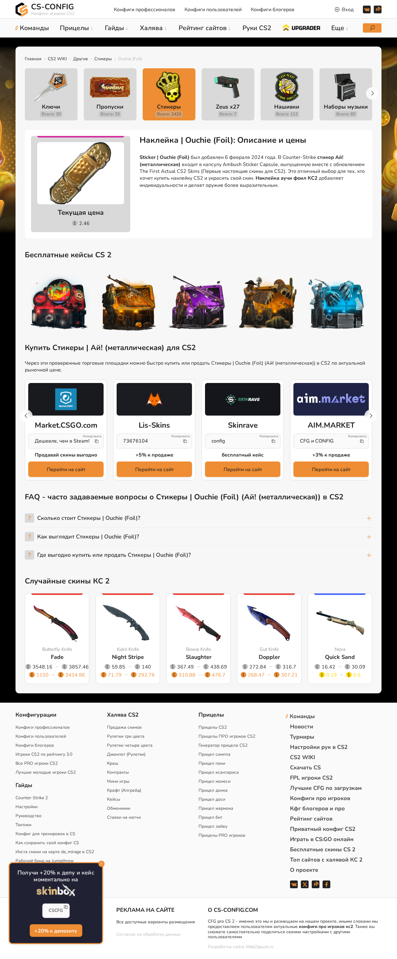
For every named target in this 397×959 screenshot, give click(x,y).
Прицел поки (211, 763)
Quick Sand (340, 657)
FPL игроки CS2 (311, 777)
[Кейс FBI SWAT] (129, 303)
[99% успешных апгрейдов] (301, 27)
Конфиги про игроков (320, 798)
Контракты (118, 772)
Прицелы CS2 (212, 727)
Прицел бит (210, 817)
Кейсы (113, 799)
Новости (301, 726)
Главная (33, 59)
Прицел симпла (214, 754)
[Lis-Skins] (154, 399)
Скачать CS (305, 767)
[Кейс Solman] (198, 303)
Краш (112, 763)
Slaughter (199, 657)
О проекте (304, 870)
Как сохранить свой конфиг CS (47, 843)
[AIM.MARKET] (331, 399)
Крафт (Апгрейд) (124, 790)
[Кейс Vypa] (268, 303)
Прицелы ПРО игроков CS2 (226, 736)
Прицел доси (211, 799)
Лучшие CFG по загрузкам (326, 788)
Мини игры (118, 781)
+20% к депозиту (55, 930)
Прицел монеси (214, 781)
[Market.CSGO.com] (66, 399)
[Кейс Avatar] (59, 303)
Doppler (269, 657)
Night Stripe (128, 657)
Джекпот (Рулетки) (126, 754)
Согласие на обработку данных (148, 934)
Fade (57, 657)
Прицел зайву (212, 826)
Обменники (118, 808)
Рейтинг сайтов (311, 818)
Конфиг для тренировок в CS (45, 834)
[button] (372, 93)
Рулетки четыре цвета (130, 745)
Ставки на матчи (124, 817)
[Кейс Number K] (337, 303)
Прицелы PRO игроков (221, 835)
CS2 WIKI (57, 59)
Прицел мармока (215, 808)
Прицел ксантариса (218, 772)
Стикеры (103, 59)
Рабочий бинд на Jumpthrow (45, 861)
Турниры (302, 737)
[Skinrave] (242, 399)
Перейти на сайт (66, 469)
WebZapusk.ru (260, 947)
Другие (80, 59)
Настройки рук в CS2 (319, 747)
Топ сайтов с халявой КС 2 (326, 859)
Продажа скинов (124, 727)
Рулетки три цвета (126, 736)
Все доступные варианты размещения (155, 922)
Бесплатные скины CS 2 (322, 849)
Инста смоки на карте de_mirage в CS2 (55, 852)
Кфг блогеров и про (317, 808)
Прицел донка (213, 790)
